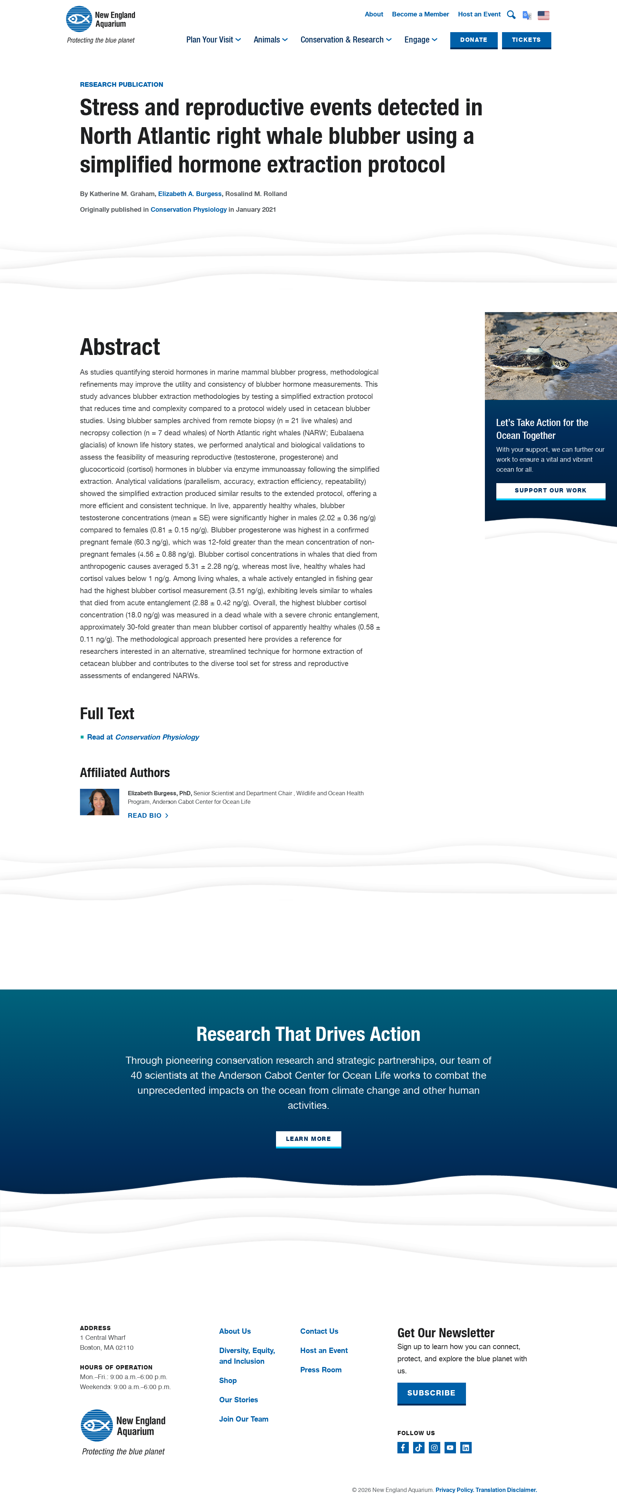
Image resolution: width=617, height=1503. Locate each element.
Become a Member (420, 13)
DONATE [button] (474, 39)
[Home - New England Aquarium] (100, 25)
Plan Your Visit (209, 40)
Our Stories (238, 1399)
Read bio (146, 815)
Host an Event (479, 13)
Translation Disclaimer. (506, 1489)
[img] (238, 39)
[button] (511, 14)
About (374, 13)
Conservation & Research (342, 40)
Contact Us (319, 1331)
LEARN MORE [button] (308, 1139)
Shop (228, 1380)
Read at (143, 736)
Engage (417, 40)
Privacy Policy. (455, 1489)
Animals (267, 40)
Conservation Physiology (189, 209)
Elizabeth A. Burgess (190, 193)
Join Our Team (244, 1418)
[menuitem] (374, 14)
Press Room (321, 1369)
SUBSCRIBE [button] (431, 1393)
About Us (235, 1331)
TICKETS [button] (526, 39)
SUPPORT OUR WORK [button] (551, 490)
